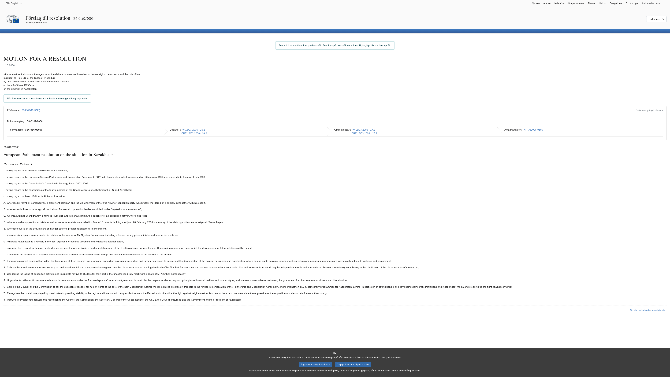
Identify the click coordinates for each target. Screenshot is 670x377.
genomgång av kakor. (410, 370)
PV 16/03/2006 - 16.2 (193, 129)
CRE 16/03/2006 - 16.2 (194, 133)
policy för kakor (382, 370)
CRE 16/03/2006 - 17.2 (364, 133)
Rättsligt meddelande (640, 310)
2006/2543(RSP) (31, 110)
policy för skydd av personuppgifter (351, 370)
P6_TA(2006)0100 (533, 129)
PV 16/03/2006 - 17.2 (363, 129)
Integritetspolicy (659, 310)
